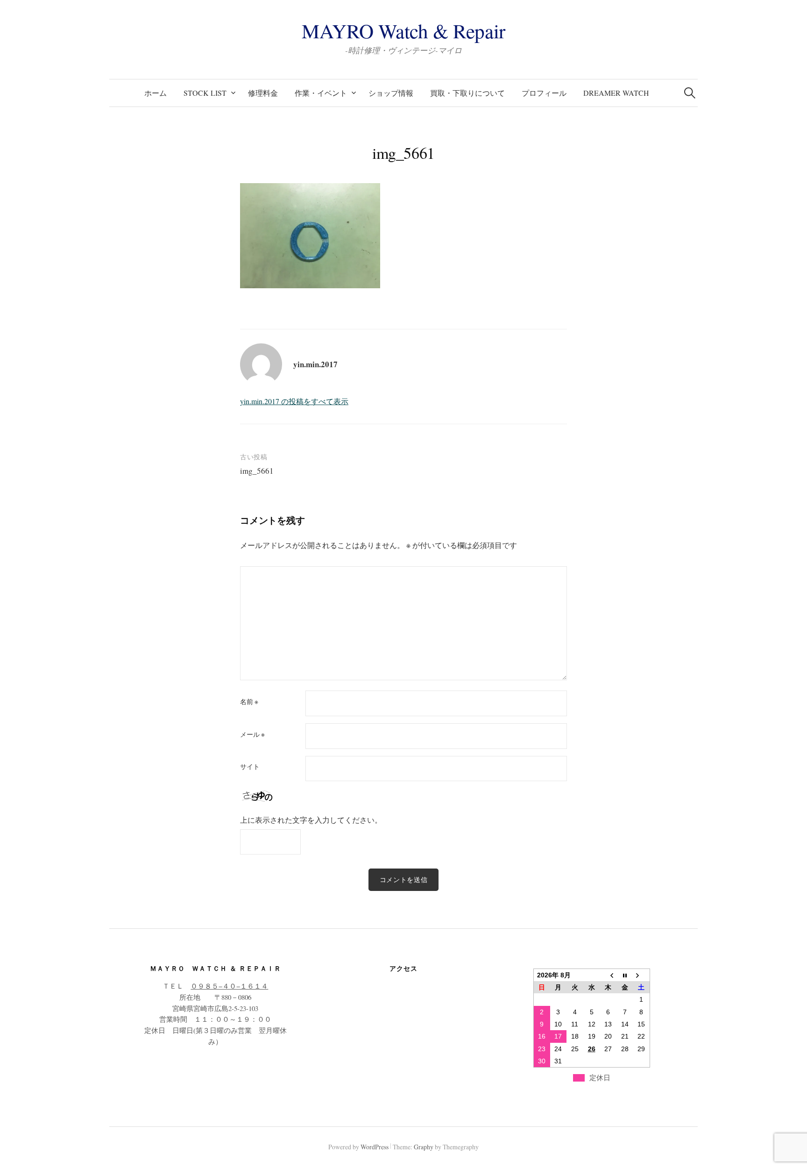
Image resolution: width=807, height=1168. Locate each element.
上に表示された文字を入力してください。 (311, 820)
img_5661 (257, 470)
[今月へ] (624, 975)
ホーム (155, 93)
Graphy (423, 1146)
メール (252, 734)
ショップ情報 (390, 93)
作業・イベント (321, 93)
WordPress (375, 1146)
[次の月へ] (641, 975)
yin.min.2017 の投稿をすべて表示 (294, 401)
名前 (249, 701)
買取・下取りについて (467, 93)
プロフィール (544, 93)
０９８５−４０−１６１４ (229, 985)
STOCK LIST (205, 93)
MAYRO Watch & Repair (403, 30)
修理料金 (263, 93)
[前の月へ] (608, 975)
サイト (250, 766)
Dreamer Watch (616, 93)
